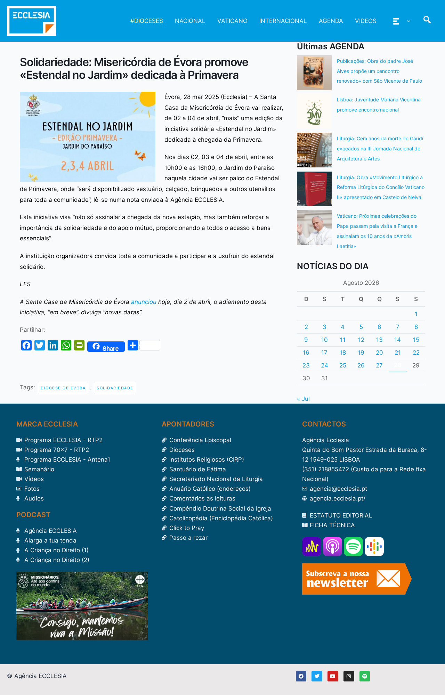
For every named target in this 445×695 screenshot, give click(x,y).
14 (397, 339)
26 (361, 365)
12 (361, 339)
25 (342, 365)
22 (416, 352)
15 (416, 339)
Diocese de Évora (63, 388)
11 (343, 339)
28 (398, 365)
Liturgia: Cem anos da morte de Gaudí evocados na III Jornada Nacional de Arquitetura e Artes (380, 148)
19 (361, 352)
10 (324, 339)
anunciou (143, 301)
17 (324, 352)
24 (324, 365)
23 (306, 365)
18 (343, 352)
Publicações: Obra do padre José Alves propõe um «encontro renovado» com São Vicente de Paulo (379, 71)
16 (306, 352)
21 (398, 352)
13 (379, 339)
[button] (406, 21)
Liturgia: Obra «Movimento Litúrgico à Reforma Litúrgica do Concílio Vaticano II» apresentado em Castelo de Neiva (380, 187)
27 (379, 365)
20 (379, 352)
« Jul (303, 398)
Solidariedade (115, 388)
